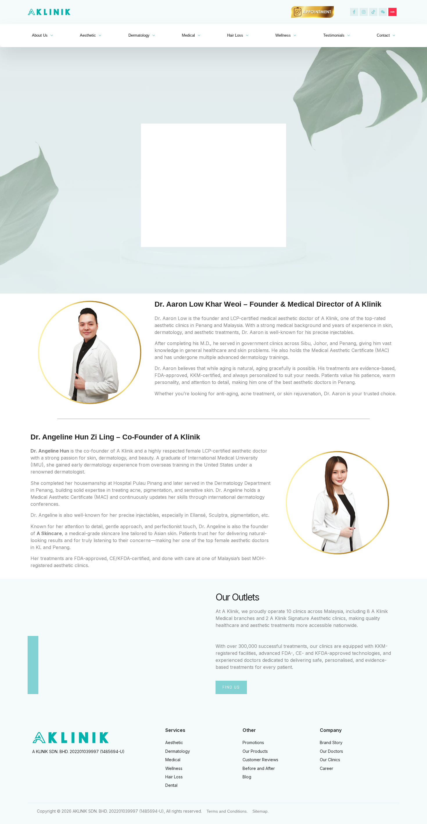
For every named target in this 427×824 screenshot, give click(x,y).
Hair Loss (235, 35)
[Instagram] (364, 12)
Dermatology (139, 35)
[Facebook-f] (354, 12)
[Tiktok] (373, 12)
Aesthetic (88, 35)
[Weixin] (383, 12)
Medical (188, 35)
